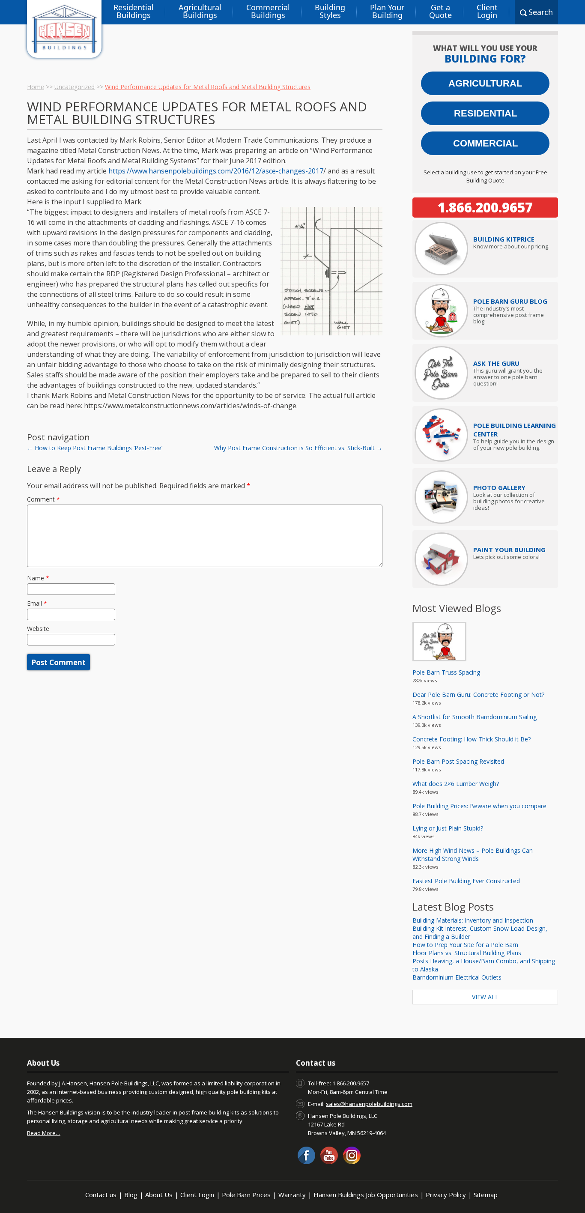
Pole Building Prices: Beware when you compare (479, 806)
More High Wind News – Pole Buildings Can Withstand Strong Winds (472, 854)
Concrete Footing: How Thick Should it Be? (471, 739)
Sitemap (486, 1194)
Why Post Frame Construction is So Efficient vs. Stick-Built (298, 448)
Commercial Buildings (268, 11)
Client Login (487, 11)
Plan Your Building (387, 11)
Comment (43, 499)
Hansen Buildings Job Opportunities (365, 1194)
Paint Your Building (509, 549)
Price (503, 239)
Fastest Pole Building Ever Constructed (466, 881)
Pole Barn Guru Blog (510, 301)
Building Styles (330, 11)
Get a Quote (440, 11)
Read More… (43, 1133)
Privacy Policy (446, 1194)
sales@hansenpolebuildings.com (369, 1104)
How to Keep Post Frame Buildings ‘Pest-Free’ (94, 448)
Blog (130, 1194)
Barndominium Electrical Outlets (456, 977)
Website (38, 628)
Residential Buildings (133, 11)
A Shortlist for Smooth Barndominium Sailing (474, 717)
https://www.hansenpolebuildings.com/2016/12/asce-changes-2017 (215, 171)
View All (485, 997)
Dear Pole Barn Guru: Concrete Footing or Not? (478, 694)
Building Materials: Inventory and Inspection (472, 920)
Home (35, 87)
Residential (485, 113)
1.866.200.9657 (485, 207)
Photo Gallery (499, 487)
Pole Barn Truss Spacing (446, 672)
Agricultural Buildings (200, 11)
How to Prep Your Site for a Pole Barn (465, 945)
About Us (159, 1194)
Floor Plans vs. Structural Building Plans (466, 953)
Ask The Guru (496, 363)
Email (37, 603)
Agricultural (485, 83)
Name (38, 578)
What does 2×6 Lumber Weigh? (455, 784)
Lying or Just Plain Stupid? (447, 828)
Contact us (100, 1194)
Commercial (485, 143)
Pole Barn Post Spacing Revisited (458, 761)
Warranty (292, 1194)
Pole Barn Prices (246, 1194)
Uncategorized (74, 87)
